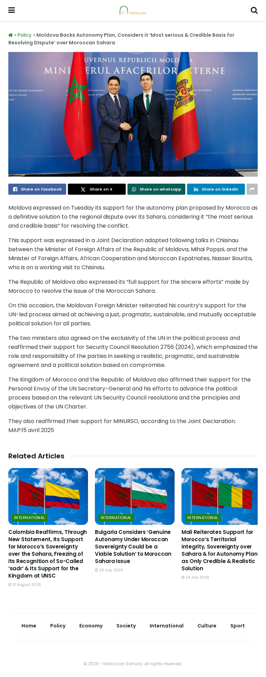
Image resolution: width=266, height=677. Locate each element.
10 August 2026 (26, 584)
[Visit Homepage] (133, 10)
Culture (206, 625)
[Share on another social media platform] (252, 189)
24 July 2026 (197, 577)
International (29, 517)
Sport (237, 625)
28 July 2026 (110, 570)
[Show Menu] (11, 10)
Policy (25, 35)
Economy (91, 625)
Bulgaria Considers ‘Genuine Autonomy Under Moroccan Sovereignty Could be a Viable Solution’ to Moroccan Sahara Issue (133, 546)
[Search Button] (254, 10)
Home (28, 625)
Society (126, 625)
